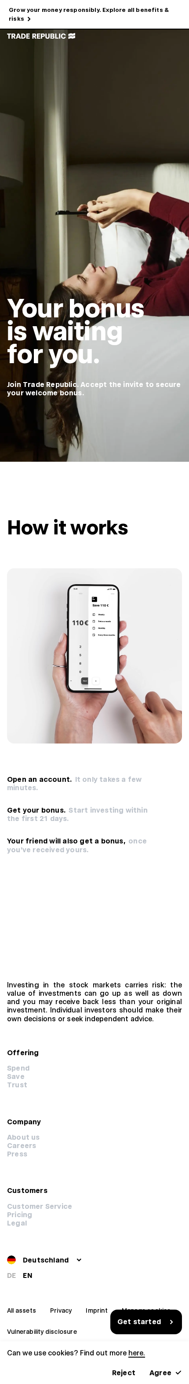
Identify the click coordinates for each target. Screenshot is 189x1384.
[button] (19, 1215)
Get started (139, 1322)
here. (136, 1353)
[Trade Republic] (41, 36)
